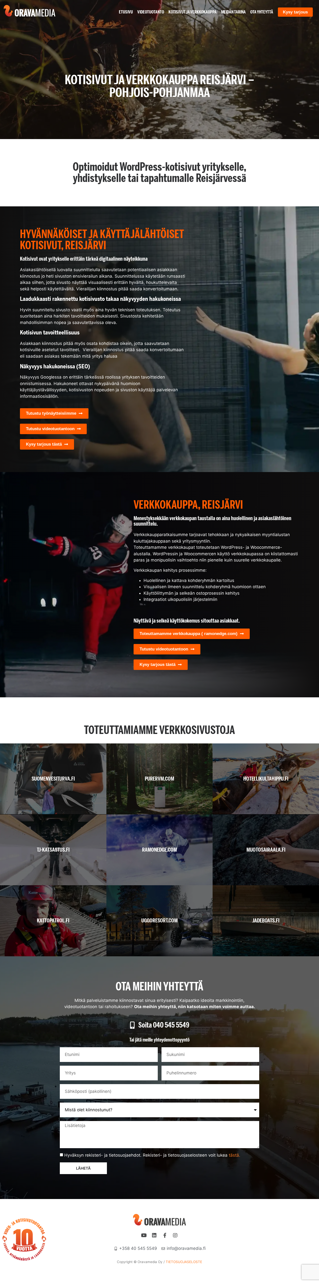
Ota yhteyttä (261, 12)
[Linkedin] (154, 1235)
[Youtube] (143, 1235)
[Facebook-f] (164, 1235)
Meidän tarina (233, 12)
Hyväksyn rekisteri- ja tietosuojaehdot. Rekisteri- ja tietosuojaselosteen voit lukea (152, 1155)
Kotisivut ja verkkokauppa (192, 12)
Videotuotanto (150, 12)
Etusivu (126, 12)
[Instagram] (175, 1235)
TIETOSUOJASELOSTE (184, 1262)
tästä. (234, 1155)
